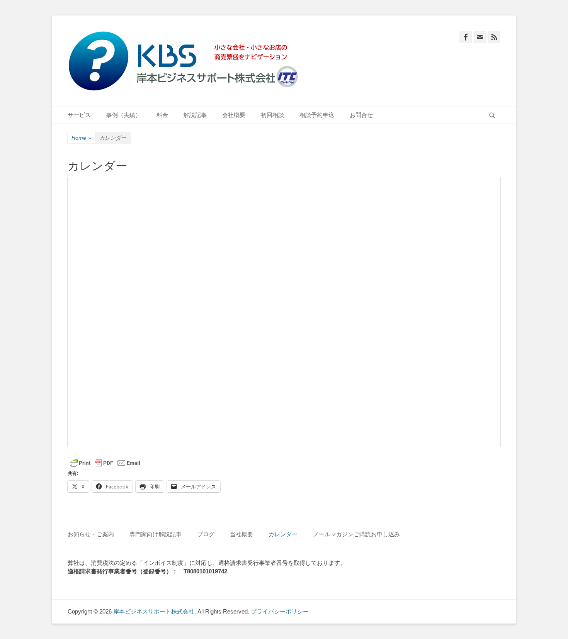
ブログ (205, 534)
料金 (162, 115)
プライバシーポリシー (280, 611)
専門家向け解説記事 (155, 534)
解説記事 (195, 115)
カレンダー (283, 534)
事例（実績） (123, 115)
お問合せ (361, 115)
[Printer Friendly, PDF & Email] (105, 463)
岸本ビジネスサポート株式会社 (153, 611)
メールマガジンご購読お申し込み (356, 534)
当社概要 (241, 534)
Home (81, 138)
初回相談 (272, 115)
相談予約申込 (316, 115)
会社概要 (233, 115)
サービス (79, 115)
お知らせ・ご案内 (91, 534)
